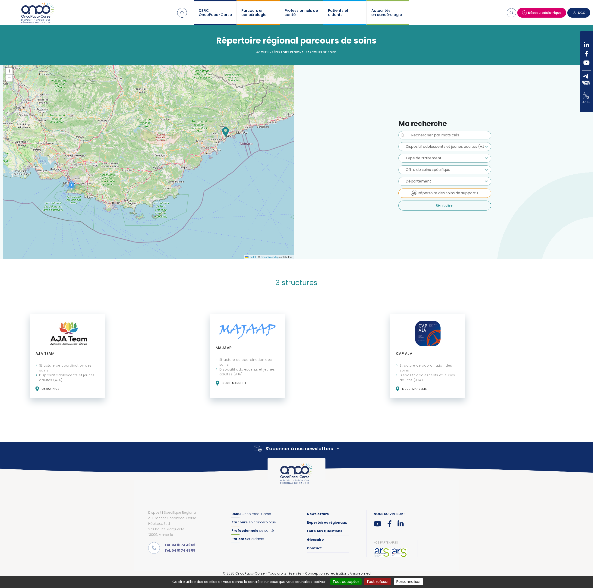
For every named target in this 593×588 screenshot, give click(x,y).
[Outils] (586, 97)
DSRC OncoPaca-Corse (215, 12)
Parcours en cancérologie (253, 12)
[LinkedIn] (586, 45)
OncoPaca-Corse (251, 514)
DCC (581, 12)
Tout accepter (346, 581)
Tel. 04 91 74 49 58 (179, 550)
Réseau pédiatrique (544, 12)
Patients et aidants (338, 12)
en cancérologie (253, 522)
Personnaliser (408, 581)
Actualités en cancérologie (386, 12)
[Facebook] (586, 53)
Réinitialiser (445, 205)
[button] (225, 132)
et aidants (247, 539)
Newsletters (318, 514)
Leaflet (252, 257)
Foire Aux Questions (324, 531)
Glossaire (315, 539)
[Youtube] (586, 62)
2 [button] (71, 185)
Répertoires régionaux (327, 522)
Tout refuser (377, 581)
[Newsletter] (586, 79)
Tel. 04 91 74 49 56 (179, 545)
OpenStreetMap (269, 257)
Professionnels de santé (301, 12)
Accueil (182, 13)
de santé (252, 530)
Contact (314, 548)
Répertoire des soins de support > (448, 193)
